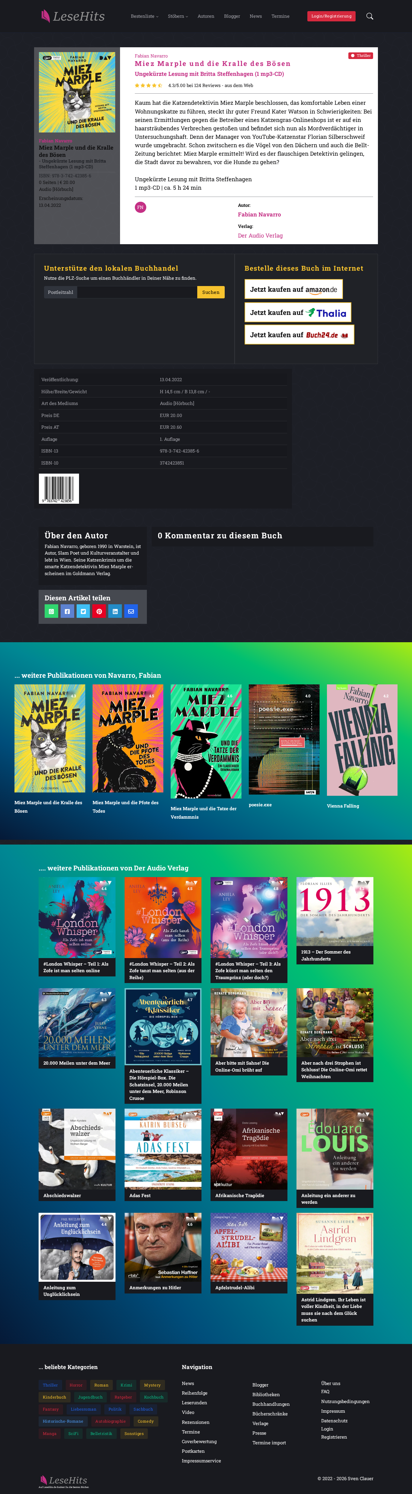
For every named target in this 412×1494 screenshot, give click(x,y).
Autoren (206, 16)
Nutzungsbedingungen (345, 1401)
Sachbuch (143, 1409)
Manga (50, 1433)
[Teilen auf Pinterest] (99, 611)
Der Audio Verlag (260, 235)
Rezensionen (196, 1422)
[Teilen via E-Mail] (131, 611)
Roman (101, 1385)
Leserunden (194, 1402)
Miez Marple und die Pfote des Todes (126, 806)
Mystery (152, 1385)
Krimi (126, 1385)
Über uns (330, 1383)
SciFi (73, 1433)
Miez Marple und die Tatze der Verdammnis (203, 812)
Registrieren (334, 1437)
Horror (76, 1385)
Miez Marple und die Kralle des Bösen (48, 806)
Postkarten (193, 1451)
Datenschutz (334, 1421)
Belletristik (101, 1433)
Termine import (269, 1443)
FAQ (325, 1391)
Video (188, 1412)
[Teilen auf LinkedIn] (115, 611)
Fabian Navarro (259, 214)
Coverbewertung (199, 1441)
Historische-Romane (63, 1421)
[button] (368, 16)
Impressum (333, 1411)
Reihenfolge (195, 1393)
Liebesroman (84, 1409)
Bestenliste (142, 16)
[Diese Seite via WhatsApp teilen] (51, 611)
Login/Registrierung (332, 16)
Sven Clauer (360, 1478)
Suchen (211, 292)
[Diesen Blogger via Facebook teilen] (67, 611)
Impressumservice (201, 1461)
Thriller (364, 55)
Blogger (232, 16)
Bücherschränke (270, 1414)
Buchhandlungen (271, 1404)
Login (327, 1429)
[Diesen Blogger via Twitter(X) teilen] (83, 611)
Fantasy (51, 1409)
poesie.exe (260, 804)
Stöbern (176, 16)
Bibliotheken (266, 1394)
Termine (280, 16)
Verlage (260, 1423)
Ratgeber (123, 1397)
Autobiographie (110, 1421)
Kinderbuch (54, 1397)
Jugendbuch (90, 1397)
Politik (115, 1409)
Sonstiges (134, 1433)
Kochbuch (154, 1397)
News (256, 16)
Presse (259, 1433)
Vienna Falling (343, 806)
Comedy (146, 1421)
